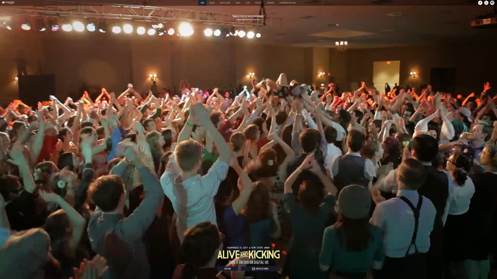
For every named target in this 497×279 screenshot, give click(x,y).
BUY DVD (228, 268)
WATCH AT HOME (261, 268)
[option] (248, 18)
